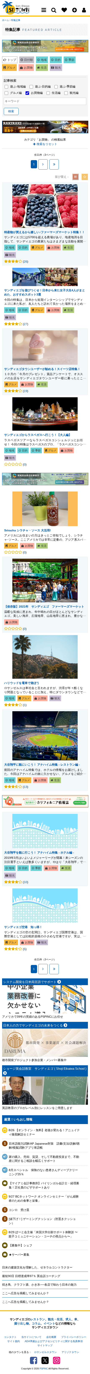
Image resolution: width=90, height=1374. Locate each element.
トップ (11, 59)
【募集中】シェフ (20, 1245)
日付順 (28, 59)
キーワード (12, 101)
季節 (71, 59)
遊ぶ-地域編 (18, 86)
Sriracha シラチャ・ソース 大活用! (27, 530)
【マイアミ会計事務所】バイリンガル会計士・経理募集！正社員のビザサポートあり (44, 1185)
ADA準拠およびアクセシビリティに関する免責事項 (54, 1341)
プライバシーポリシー (73, 1337)
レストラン (37, 1319)
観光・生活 (55, 1319)
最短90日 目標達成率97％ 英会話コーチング (31, 1276)
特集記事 (15, 20)
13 (25, 786)
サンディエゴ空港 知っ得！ (23, 927)
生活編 (56, 92)
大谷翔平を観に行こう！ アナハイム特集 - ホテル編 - (39, 852)
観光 (58, 67)
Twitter (45, 1360)
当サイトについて (31, 1337)
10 (25, 882)
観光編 (74, 92)
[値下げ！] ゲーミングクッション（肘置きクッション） (42, 1221)
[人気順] (85, 177)
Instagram (56, 1360)
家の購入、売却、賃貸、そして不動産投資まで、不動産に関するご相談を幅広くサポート (44, 1159)
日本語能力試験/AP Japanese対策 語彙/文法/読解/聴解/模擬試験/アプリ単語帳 (44, 1145)
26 (25, 261)
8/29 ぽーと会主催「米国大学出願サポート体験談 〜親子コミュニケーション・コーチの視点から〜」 (43, 1234)
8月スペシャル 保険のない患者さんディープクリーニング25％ (43, 1172)
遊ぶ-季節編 (67, 86)
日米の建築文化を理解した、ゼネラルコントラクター (37, 1267)
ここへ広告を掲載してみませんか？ (25, 1293)
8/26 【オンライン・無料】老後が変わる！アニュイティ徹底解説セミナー (44, 1132)
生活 (44, 67)
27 (25, 324)
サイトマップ (45, 1345)
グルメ (11, 67)
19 (25, 391)
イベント (49, 1323)
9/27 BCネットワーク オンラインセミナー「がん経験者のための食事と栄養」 (44, 1198)
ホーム (5, 20)
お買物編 (37, 92)
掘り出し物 (21, 1323)
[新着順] (75, 177)
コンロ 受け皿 (19, 1210)
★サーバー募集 (19, 1254)
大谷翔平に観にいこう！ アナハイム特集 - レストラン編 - (42, 764)
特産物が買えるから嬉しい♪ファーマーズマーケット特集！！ (44, 232)
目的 (57, 59)
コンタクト (10, 1337)
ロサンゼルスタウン (45, 1352)
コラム (36, 1323)
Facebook (33, 1360)
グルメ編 (16, 92)
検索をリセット (47, 144)
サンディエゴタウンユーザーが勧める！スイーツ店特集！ (42, 369)
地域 (44, 59)
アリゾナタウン (70, 1352)
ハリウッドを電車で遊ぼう (21, 683)
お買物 (28, 67)
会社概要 (51, 1337)
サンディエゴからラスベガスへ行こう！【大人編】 (38, 435)
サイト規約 (13, 1341)
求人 (68, 1319)
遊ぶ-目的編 (43, 86)
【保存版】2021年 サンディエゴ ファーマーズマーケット (44, 606)
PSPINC (44, 1368)
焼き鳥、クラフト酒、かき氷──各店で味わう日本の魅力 (39, 1284)
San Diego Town (20, 11)
